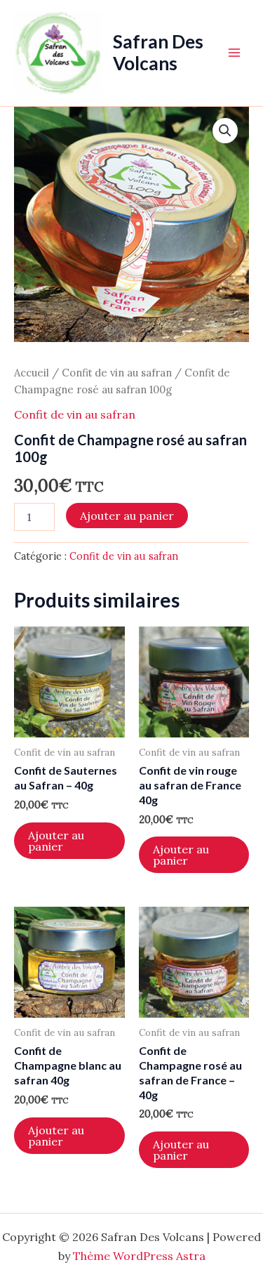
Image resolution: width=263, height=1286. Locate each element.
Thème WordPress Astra (139, 1256)
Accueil (31, 372)
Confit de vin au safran (117, 372)
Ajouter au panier (127, 516)
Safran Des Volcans (158, 52)
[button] (225, 130)
